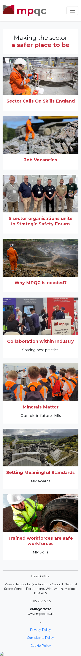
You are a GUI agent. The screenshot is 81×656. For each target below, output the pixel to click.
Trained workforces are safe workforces (40, 541)
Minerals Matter (40, 407)
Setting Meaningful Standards (40, 472)
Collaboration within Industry (40, 341)
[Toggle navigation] (72, 10)
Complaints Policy (40, 638)
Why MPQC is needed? (40, 282)
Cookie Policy (40, 646)
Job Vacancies (40, 159)
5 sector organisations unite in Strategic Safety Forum (41, 221)
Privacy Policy (40, 630)
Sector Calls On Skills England (40, 101)
